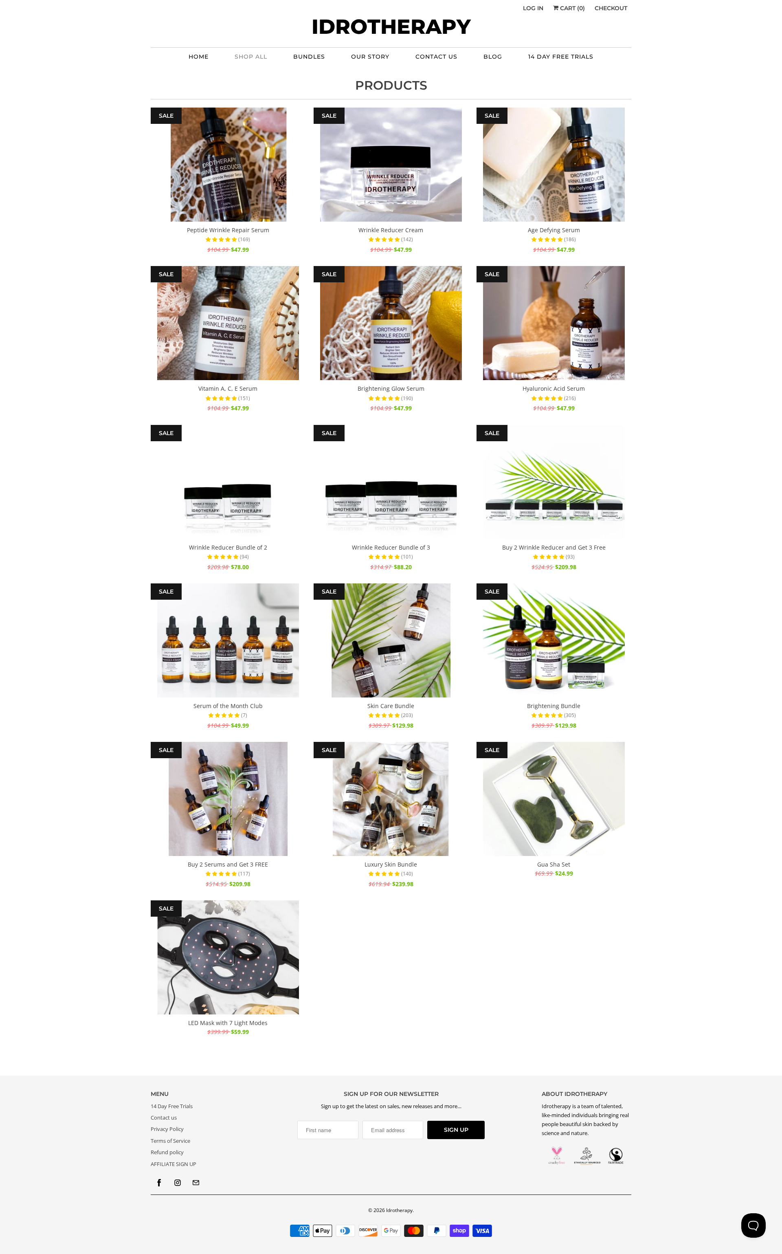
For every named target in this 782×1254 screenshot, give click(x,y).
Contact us (164, 1117)
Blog (492, 56)
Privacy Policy (167, 1129)
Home (199, 56)
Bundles (309, 56)
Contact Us (436, 56)
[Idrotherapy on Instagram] (177, 1182)
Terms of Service (170, 1140)
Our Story (370, 56)
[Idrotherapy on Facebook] (159, 1182)
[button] (222, 239)
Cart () (571, 8)
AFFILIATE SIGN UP (173, 1164)
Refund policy (167, 1152)
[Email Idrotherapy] (195, 1182)
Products (391, 85)
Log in (533, 8)
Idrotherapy (399, 1210)
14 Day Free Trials (560, 56)
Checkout (611, 8)
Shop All (251, 56)
